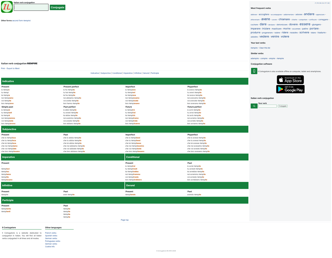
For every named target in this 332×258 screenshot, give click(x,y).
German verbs (51, 238)
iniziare (266, 28)
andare (309, 14)
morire (286, 28)
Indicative (95, 73)
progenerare (267, 32)
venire (275, 36)
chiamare (284, 19)
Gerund (146, 73)
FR (318, 3)
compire (264, 58)
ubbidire (254, 37)
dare (263, 24)
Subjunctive (106, 73)
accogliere (264, 14)
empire (272, 58)
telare (313, 32)
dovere (293, 24)
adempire (255, 58)
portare (314, 28)
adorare (299, 14)
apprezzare (320, 14)
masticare (276, 28)
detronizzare (282, 24)
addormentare (289, 14)
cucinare (254, 24)
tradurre (322, 32)
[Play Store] (290, 93)
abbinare (254, 14)
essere (305, 24)
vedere (264, 36)
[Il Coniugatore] (7, 7)
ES (323, 3)
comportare (303, 20)
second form (17, 20)
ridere (285, 32)
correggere (323, 19)
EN (320, 3)
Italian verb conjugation (24, 2)
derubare (271, 25)
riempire (254, 48)
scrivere (304, 32)
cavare (274, 20)
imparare (255, 28)
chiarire (294, 20)
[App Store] (290, 83)
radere (277, 32)
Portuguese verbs (52, 241)
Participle (155, 73)
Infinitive (137, 73)
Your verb (262, 103)
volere (285, 36)
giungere (316, 24)
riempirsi (26, 20)
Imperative (128, 73)
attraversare (255, 20)
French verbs (50, 233)
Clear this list (264, 48)
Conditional (117, 73)
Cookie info (50, 246)
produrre (255, 32)
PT (326, 3)
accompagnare (276, 14)
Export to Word (13, 68)
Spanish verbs (51, 235)
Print (3, 68)
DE (328, 3)
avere (265, 19)
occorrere (296, 29)
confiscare (313, 20)
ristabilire (294, 32)
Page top (125, 220)
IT (315, 3)
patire (305, 28)
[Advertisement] (125, 42)
